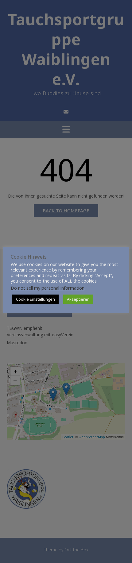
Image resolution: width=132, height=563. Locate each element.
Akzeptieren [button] (78, 299)
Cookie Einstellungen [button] (35, 299)
